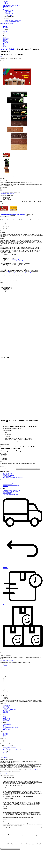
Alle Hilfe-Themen (8, 15)
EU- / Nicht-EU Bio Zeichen (17, 260)
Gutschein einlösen (6, 720)
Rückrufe (4, 728)
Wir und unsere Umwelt (7, 724)
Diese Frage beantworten (7, 430)
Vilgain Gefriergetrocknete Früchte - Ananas (10, 494)
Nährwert (3, 282)
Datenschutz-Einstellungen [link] (7, 751)
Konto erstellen (5, 31)
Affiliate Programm (6, 729)
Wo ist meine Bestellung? (9, 10)
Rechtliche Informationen (5, 292)
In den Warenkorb (4, 187)
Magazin (4, 726)
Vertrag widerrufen (3, 757)
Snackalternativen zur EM (7, 474)
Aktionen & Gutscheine (7, 710)
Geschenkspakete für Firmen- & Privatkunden (11, 727)
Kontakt (6, 14)
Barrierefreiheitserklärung (7, 750)
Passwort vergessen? (6, 718)
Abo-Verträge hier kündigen (8, 752)
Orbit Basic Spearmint (7, 493)
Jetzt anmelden (5, 27)
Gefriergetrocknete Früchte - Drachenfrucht (10, 491)
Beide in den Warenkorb (5, 216)
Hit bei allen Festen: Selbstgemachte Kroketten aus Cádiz (13, 477)
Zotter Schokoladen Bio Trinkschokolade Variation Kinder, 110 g (13, 214)
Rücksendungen (8, 11)
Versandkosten (7, 12)
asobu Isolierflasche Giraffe (7, 484)
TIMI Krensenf (5, 486)
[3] (8, 271)
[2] (29, 271)
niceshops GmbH (8, 745)
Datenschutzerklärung (34, 769)
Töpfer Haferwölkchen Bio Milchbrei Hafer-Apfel (11, 490)
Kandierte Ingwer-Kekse (7, 476)
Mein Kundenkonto (6, 705)
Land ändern (9, 743)
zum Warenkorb (5, 3)
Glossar (4, 725)
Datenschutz (5, 748)
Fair (23, 260)
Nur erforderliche (8, 771)
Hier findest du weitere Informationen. (7, 660)
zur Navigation (5, 1)
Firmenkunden (5, 712)
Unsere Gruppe (5, 734)
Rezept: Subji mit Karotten (7, 473)
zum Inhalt (4, 2)
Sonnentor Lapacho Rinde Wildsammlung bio (11, 485)
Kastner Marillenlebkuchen (7, 492)
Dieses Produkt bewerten (5, 444)
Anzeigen (2, 466)
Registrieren (5, 717)
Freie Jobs (4, 736)
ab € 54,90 (12, 5)
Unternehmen (5, 754)
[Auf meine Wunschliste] (0, 188)
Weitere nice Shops (6, 755)
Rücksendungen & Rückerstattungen (9, 709)
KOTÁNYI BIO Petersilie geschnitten (9, 483)
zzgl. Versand (14, 176)
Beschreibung (3, 217)
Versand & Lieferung (6, 708)
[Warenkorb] (23, 35)
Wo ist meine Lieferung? (7, 719)
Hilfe (3, 9)
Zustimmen (3, 771)
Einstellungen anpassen (16, 771)
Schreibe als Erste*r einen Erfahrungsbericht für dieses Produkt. (28, 468)
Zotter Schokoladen (8, 49)
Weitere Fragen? (5, 711)
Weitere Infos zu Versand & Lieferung (7, 193)
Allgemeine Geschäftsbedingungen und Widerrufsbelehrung (13, 749)
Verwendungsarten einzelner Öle (8, 475)
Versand (5, 7)
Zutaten (2, 266)
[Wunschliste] (3, 33)
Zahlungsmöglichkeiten (9, 13)
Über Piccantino (5, 733)
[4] (10, 268)
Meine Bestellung (6, 706)
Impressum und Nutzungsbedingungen (9, 747)
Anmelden (4, 716)
